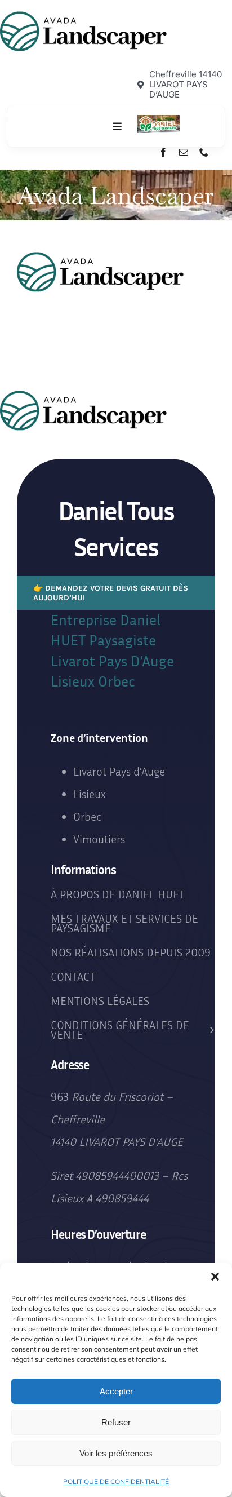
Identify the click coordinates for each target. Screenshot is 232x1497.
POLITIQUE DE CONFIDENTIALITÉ (116, 1481)
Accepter (116, 1391)
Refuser (116, 1422)
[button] (215, 1276)
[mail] (183, 152)
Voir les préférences (116, 1453)
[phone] (203, 152)
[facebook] (163, 152)
